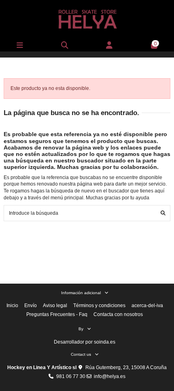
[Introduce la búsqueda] (163, 213)
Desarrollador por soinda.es (84, 342)
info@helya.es (109, 376)
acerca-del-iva (147, 305)
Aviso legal (55, 305)
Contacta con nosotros (118, 314)
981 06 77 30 (70, 376)
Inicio (12, 305)
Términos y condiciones (99, 305)
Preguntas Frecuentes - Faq (56, 314)
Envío (30, 305)
